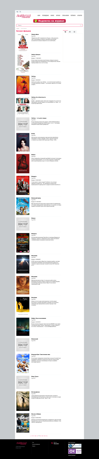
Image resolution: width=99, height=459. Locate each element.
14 (42, 435)
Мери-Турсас (34, 376)
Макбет (33, 154)
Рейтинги (73, 15)
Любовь (33, 76)
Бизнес (52, 15)
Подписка (33, 446)
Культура (79, 15)
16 (46, 435)
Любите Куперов (35, 54)
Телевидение (45, 15)
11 (37, 435)
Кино (39, 15)
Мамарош (34, 233)
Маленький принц (36, 198)
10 (35, 435)
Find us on (56, 443)
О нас (33, 442)
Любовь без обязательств (38, 97)
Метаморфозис (35, 392)
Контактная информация (36, 444)
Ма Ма (33, 133)
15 (44, 435)
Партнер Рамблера (71, 455)
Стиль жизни (65, 15)
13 (40, 435)
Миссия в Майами (36, 414)
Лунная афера (35, 34)
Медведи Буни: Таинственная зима (40, 354)
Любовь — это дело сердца (38, 118)
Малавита (33, 176)
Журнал (58, 15)
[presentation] (65, 32)
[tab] (65, 32)
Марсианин (34, 255)
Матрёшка (34, 297)
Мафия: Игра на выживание (38, 318)
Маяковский (34, 339)
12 (39, 435)
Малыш (33, 218)
